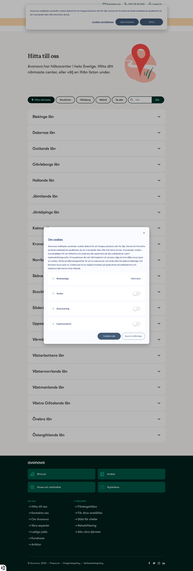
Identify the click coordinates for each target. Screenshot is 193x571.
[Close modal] (144, 233)
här (120, 250)
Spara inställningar (133, 336)
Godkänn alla (109, 336)
